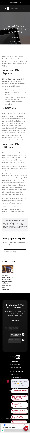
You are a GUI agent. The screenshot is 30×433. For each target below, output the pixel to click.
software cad (19, 227)
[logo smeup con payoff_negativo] (10, 8)
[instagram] (13, 371)
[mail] (22, 371)
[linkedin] (19, 371)
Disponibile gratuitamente (11, 79)
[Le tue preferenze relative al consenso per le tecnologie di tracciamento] (2, 430)
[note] (20, 383)
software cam (6, 229)
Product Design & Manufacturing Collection (15, 226)
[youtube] (16, 371)
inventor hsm (12, 224)
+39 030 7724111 (16, 364)
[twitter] (11, 371)
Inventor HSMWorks (13, 226)
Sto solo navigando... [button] (19, 422)
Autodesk (15, 37)
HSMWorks (5, 224)
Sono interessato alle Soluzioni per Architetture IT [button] (19, 397)
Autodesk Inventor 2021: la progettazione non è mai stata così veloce (7, 279)
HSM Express (12, 223)
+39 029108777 (16, 370)
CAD (7, 223)
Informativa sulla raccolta (9, 427)
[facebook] (8, 371)
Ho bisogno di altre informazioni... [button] (18, 411)
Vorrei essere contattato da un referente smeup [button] (17, 404)
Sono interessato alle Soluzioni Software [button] (19, 391)
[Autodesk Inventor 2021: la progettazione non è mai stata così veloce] (7, 269)
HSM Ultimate (19, 223)
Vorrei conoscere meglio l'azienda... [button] (18, 417)
